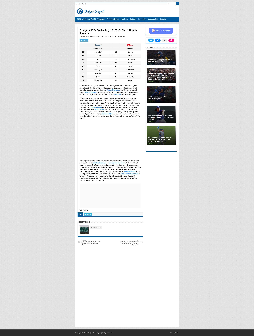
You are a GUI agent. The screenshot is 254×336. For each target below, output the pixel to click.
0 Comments (121, 36)
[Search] (177, 3)
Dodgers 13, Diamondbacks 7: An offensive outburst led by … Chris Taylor (129, 243)
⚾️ (161, 30)
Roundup (142, 19)
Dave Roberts (126, 174)
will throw (121, 163)
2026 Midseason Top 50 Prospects (91, 19)
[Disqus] (110, 299)
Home (78, 4)
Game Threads (108, 36)
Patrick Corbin (90, 92)
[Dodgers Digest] (90, 11)
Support (163, 19)
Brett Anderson (130, 171)
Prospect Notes (113, 19)
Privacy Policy (174, 333)
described (134, 174)
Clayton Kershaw (99, 163)
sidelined (117, 94)
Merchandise (153, 19)
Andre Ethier (99, 109)
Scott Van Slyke (107, 114)
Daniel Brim (85, 36)
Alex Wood (113, 163)
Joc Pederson (96, 107)
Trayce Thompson (113, 90)
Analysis (124, 19)
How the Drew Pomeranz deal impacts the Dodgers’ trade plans (91, 243)
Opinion (133, 19)
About (84, 4)
